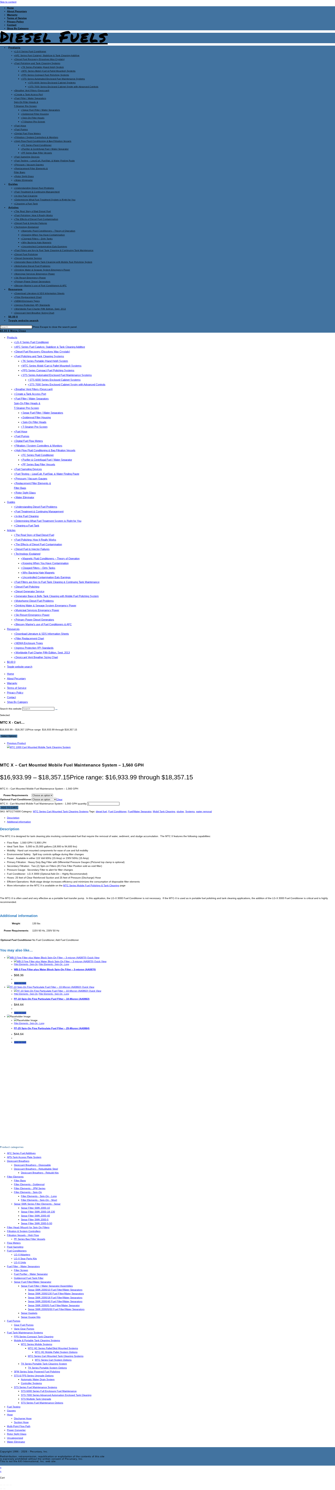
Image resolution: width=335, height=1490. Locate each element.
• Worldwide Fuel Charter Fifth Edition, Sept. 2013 (42, 652)
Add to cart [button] (20, 983)
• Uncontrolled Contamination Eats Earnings (46, 577)
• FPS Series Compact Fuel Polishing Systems (47, 370)
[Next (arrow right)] (4, 1488)
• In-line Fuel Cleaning (26, 516)
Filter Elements (15, 1176)
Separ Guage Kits (30, 1317)
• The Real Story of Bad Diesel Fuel (34, 534)
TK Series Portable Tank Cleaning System (44, 1363)
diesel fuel (101, 811)
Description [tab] (13, 817)
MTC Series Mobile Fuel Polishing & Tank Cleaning (91, 885)
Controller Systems (31, 1383)
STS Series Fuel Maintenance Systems (35, 1387)
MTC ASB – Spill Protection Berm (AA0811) (39, 1098)
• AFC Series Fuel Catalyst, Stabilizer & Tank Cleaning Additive (49, 346)
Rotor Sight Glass (16, 1434)
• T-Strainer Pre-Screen (34, 426)
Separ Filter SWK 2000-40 (35, 1215)
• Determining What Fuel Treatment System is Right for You (47, 520)
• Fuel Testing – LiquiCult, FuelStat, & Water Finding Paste (46, 473)
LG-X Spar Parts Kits (25, 1258)
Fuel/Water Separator (139, 811)
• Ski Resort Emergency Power (32, 614)
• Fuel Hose (20, 431)
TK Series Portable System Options (47, 1367)
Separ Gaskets (29, 1313)
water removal (204, 811)
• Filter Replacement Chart (29, 638)
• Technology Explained (27, 553)
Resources (13, 629)
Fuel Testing (13, 1406)
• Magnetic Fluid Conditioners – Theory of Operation (50, 558)
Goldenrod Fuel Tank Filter (28, 1278)
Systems (190, 811)
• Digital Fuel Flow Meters (28, 440)
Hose (10, 1414)
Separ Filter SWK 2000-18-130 (38, 1211)
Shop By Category (17, 702)
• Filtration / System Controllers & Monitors (38, 445)
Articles (11, 530)
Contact (11, 25)
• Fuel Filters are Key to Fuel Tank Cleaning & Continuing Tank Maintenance (56, 581)
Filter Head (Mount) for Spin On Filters (28, 1227)
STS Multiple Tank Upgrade (36, 1399)
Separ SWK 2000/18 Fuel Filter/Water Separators (55, 1297)
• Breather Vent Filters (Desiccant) (33, 389)
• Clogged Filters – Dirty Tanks (38, 567)
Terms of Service (17, 18)
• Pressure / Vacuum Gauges (30, 478)
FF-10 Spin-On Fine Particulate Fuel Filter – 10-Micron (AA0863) (52, 998)
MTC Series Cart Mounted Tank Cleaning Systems (60, 811)
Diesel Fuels (54, 36)
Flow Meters (14, 1242)
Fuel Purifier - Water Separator (31, 1274)
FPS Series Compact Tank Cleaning (33, 1336)
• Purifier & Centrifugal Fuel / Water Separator (46, 459)
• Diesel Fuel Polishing (26, 586)
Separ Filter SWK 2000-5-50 (36, 1223)
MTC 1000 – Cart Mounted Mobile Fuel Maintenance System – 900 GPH (56, 1068)
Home (10, 7)
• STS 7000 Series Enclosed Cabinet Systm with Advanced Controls (66, 384)
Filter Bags (20, 1180)
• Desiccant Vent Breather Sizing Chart (36, 657)
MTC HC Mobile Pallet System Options (56, 1352)
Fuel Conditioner (117, 811)
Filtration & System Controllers (23, 1231)
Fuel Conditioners (17, 1250)
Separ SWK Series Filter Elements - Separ (37, 1203)
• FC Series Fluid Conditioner (37, 455)
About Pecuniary (17, 11)
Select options (22, 1082)
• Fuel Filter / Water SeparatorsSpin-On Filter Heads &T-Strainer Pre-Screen (31, 403)
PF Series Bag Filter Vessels (29, 1239)
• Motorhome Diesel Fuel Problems (34, 600)
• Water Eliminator (24, 497)
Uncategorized (15, 1438)
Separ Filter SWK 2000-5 (35, 1219)
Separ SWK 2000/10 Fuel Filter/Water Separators (55, 1289)
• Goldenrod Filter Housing (36, 417)
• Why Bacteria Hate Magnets (38, 572)
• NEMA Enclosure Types (28, 643)
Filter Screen (21, 1270)
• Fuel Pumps (21, 436)
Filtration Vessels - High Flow (23, 1235)
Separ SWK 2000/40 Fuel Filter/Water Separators (55, 1301)
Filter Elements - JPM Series (29, 1188)
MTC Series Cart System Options (29, 1093)
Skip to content (8, 2)
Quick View (93, 957)
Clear (59, 799)
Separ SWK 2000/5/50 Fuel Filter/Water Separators (56, 1309)
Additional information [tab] (19, 821)
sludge (180, 811)
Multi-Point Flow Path (18, 1426)
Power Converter (16, 1430)
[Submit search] (56, 709)
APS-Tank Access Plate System (24, 1157)
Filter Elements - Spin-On (26, 964)
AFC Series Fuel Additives (21, 1153)
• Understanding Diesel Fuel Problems (35, 506)
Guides (11, 502)
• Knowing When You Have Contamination (45, 563)
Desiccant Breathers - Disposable (32, 1165)
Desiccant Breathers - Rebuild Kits (40, 1172)
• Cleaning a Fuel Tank (26, 525)
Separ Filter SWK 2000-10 (35, 1207)
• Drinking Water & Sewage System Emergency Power (45, 605)
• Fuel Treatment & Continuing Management (39, 511)
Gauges (11, 1410)
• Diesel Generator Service (29, 591)
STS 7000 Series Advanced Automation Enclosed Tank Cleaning (56, 1395)
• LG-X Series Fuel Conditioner (31, 342)
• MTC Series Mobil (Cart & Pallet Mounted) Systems (51, 365)
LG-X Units (20, 1262)
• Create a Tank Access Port (30, 393)
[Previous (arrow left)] (1, 1488)
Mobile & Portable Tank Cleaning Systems (37, 1340)
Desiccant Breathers (18, 1161)
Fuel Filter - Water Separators (23, 1266)
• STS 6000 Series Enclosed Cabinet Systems (54, 379)
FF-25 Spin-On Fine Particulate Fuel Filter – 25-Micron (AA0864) (52, 1028)
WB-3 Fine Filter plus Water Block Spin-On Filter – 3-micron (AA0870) (55, 969)
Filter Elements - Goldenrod (29, 1184)
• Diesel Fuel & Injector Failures (32, 549)
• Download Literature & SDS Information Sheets (41, 633)
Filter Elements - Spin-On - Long (54, 964)
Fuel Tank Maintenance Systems (25, 1332)
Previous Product (16, 743)
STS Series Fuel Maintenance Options (42, 1402)
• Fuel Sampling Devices (28, 469)
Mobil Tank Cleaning (164, 811)
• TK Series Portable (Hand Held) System (44, 360)
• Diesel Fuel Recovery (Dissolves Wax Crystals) (42, 351)
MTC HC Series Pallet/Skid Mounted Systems (53, 1348)
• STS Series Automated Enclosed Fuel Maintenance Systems (56, 375)
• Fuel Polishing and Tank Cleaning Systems (39, 356)
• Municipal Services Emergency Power (36, 610)
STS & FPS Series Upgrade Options (34, 1375)
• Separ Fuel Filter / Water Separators (42, 412)
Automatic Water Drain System (38, 1379)
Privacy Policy (15, 21)
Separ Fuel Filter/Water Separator (32, 1281)
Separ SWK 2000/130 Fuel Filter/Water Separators (56, 1293)
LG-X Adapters (22, 1254)
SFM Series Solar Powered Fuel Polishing (37, 1371)
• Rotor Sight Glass (25, 492)
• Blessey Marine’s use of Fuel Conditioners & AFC (43, 624)
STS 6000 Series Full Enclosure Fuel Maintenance (49, 1391)
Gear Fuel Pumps (24, 1324)
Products (12, 337)
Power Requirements (15, 795)
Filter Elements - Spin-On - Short (39, 1200)
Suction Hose (21, 1422)
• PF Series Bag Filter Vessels (38, 464)
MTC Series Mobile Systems (36, 1344)
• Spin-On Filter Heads (33, 422)
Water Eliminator (16, 1441)
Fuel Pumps (13, 1320)
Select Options (8, 736)
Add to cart (9, 807)
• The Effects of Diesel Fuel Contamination (38, 544)
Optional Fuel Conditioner (15, 799)
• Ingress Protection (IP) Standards (34, 647)
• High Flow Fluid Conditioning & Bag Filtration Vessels (44, 450)
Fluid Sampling (15, 1246)
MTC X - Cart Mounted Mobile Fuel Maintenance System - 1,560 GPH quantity (43, 803)
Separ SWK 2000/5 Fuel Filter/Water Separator (54, 1305)
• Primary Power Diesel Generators (34, 619)
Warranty (12, 14)
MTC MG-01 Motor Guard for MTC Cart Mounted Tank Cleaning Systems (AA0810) (62, 1127)
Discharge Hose (23, 1418)
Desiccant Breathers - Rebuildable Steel (36, 1168)
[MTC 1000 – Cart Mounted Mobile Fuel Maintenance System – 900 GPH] (39, 747)
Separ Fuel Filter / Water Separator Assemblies (47, 1285)
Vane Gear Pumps (24, 1328)
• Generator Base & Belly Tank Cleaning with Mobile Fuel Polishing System (56, 596)
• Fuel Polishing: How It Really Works (35, 539)
